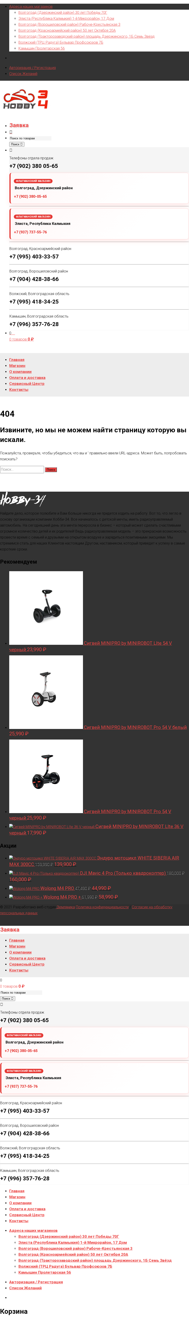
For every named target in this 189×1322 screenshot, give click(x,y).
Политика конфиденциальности (102, 907)
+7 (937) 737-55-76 (30, 232)
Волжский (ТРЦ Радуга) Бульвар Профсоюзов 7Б (60, 42)
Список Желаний (23, 74)
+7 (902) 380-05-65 (30, 196)
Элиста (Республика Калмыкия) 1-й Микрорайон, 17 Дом (66, 18)
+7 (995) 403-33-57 (34, 256)
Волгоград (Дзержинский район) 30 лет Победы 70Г (62, 12)
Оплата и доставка (27, 1209)
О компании (20, 1203)
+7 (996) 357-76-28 (34, 324)
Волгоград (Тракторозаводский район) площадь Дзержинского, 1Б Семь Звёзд (86, 36)
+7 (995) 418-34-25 (34, 301)
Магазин (17, 1197)
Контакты (18, 1221)
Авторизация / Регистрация (32, 68)
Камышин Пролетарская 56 (41, 48)
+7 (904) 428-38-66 (34, 279)
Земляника (65, 907)
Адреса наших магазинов (31, 6)
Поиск (15, 144)
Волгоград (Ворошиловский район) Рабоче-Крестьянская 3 (69, 24)
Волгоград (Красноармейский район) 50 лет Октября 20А (67, 30)
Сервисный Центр (26, 1215)
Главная (16, 1191)
